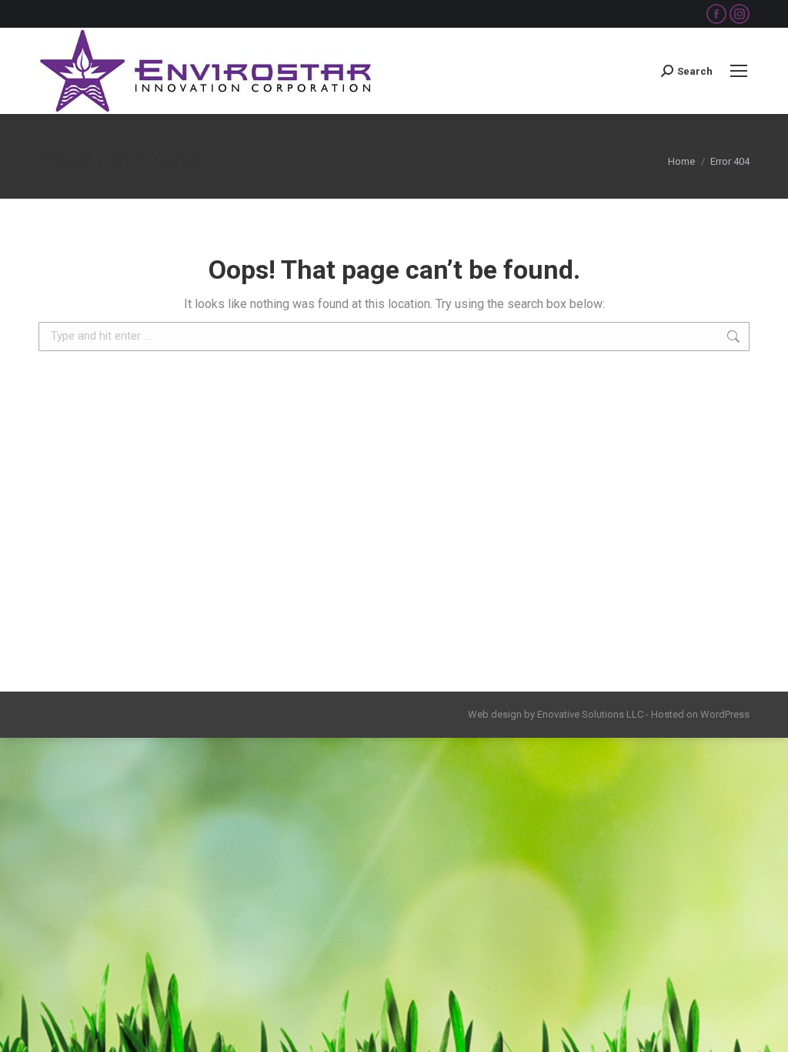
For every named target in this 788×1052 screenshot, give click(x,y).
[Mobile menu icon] (739, 71)
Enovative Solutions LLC (590, 714)
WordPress (725, 714)
